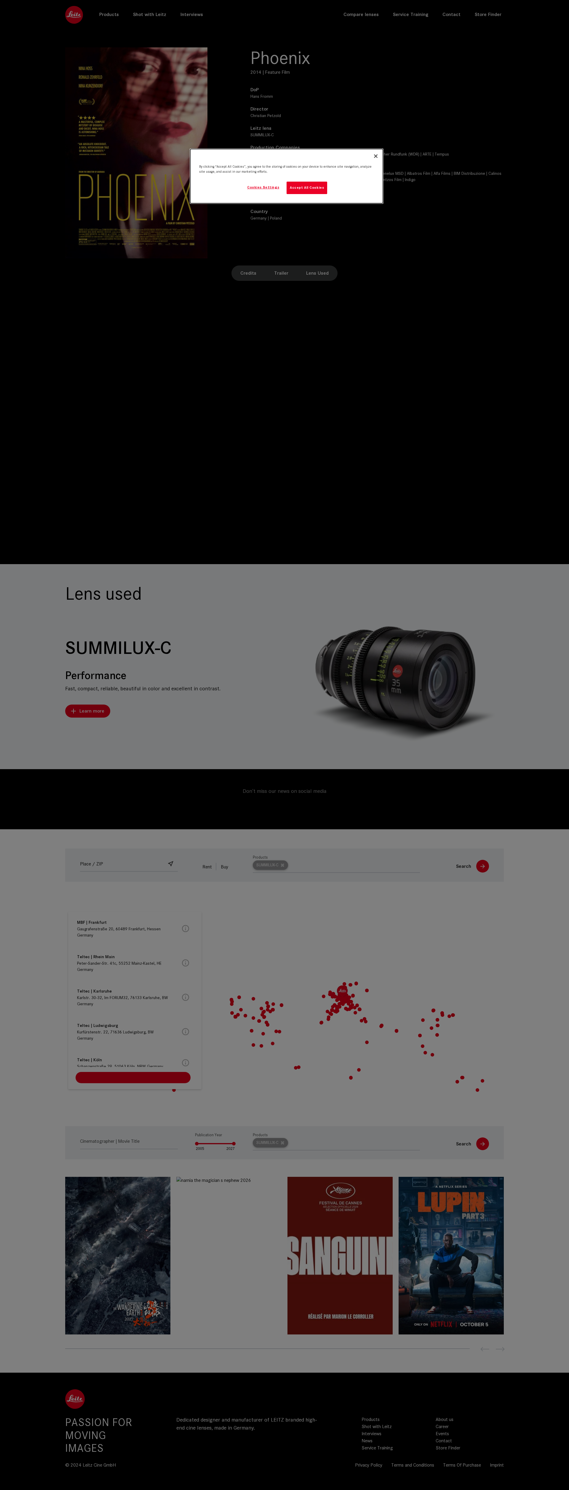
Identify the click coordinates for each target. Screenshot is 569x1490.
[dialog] (286, 176)
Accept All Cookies (307, 187)
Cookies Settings (263, 187)
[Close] (375, 156)
